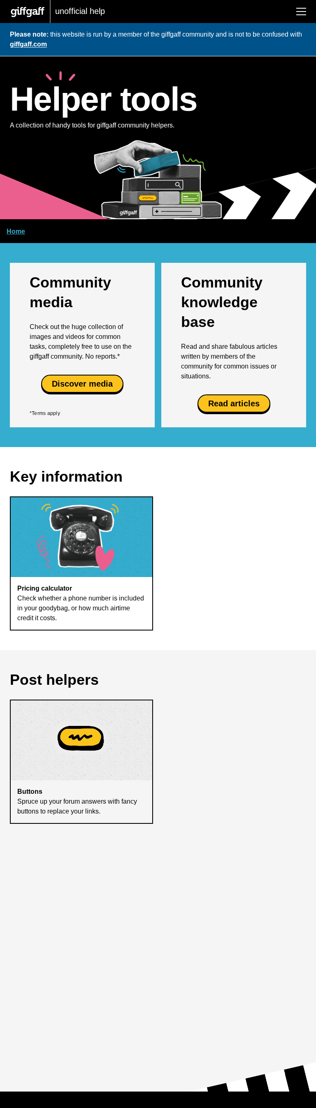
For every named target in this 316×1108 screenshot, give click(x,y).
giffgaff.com (28, 44)
